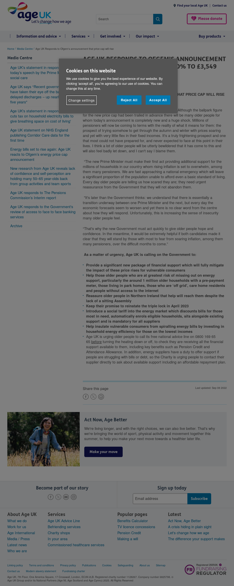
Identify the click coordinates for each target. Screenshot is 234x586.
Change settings (81, 100)
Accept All (158, 100)
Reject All (129, 100)
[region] (118, 86)
